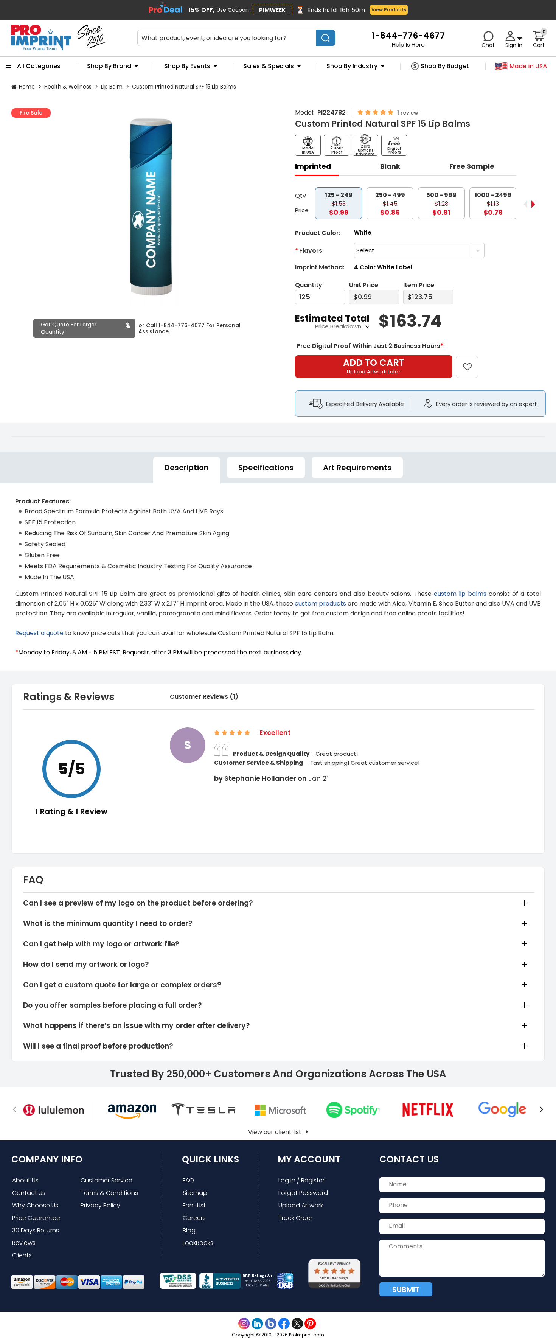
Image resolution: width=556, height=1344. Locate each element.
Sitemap (195, 1193)
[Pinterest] (310, 1324)
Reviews (24, 1243)
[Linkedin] (257, 1324)
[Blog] (270, 1324)
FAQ (188, 1180)
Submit (405, 1289)
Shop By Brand (109, 66)
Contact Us (28, 1193)
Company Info (46, 1159)
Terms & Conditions (109, 1193)
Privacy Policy (100, 1205)
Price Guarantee (36, 1218)
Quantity (308, 285)
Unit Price (363, 285)
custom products (320, 603)
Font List (194, 1205)
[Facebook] (284, 1324)
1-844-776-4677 (181, 325)
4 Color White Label (383, 267)
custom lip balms (459, 593)
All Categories (39, 66)
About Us (25, 1180)
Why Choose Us (35, 1205)
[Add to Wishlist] (471, 361)
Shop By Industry (351, 66)
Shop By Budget (445, 66)
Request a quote (39, 633)
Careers (194, 1218)
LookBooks (198, 1243)
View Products (388, 9)
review (409, 113)
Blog (189, 1230)
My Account (309, 1159)
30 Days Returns (35, 1230)
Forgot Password (303, 1193)
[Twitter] (297, 1324)
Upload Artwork (300, 1205)
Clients (22, 1255)
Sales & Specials (268, 66)
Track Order (295, 1218)
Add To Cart (373, 365)
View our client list (274, 1132)
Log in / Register (301, 1180)
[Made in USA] (521, 66)
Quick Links (210, 1159)
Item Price (418, 285)
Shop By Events (187, 66)
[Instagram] (244, 1324)
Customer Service (106, 1180)
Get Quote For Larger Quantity (68, 328)
